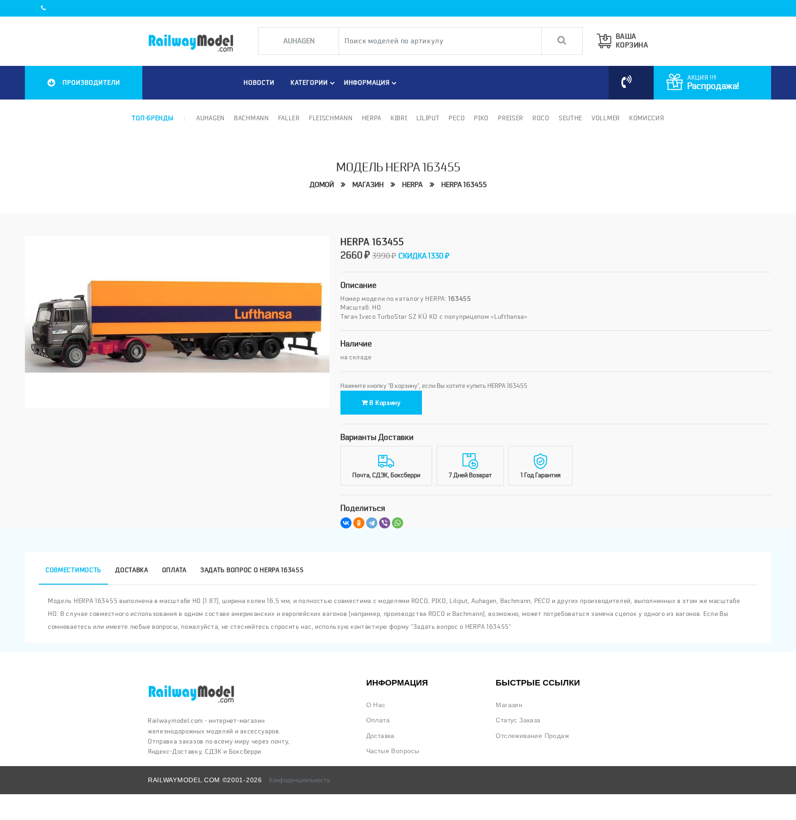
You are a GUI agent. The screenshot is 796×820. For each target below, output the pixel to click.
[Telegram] (371, 522)
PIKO (481, 118)
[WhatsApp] (397, 522)
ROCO (541, 118)
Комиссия (646, 118)
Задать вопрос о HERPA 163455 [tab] (252, 570)
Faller (289, 118)
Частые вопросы (393, 751)
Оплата (378, 720)
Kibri (399, 118)
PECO (457, 118)
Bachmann (251, 118)
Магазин (368, 185)
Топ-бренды (152, 118)
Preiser (510, 118)
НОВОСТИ (259, 82)
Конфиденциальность (299, 780)
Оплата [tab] (174, 570)
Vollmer (605, 118)
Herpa (372, 118)
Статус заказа (518, 720)
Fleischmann (331, 118)
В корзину (384, 402)
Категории (309, 82)
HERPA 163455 (464, 185)
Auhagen (210, 118)
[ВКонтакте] (345, 522)
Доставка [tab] (131, 570)
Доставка (380, 735)
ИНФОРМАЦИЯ (367, 82)
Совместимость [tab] (73, 570)
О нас (376, 705)
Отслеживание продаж (532, 735)
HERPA (412, 185)
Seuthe (570, 118)
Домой (322, 185)
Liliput (428, 118)
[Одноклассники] (358, 522)
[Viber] (384, 522)
